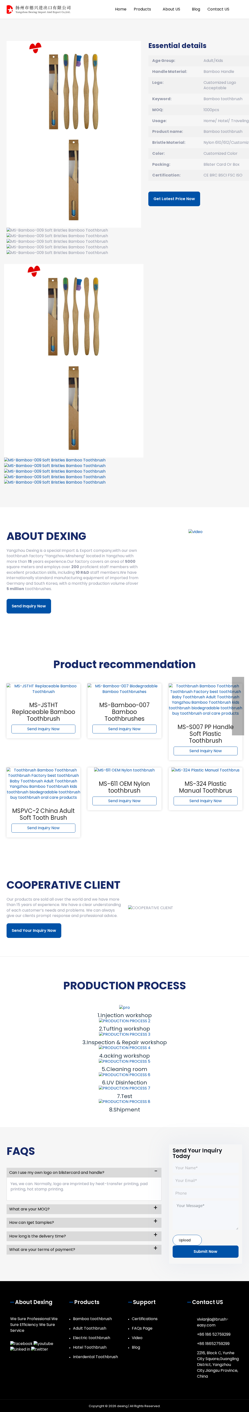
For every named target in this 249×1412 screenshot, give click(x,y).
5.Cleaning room (124, 1069)
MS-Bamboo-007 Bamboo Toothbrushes (124, 712)
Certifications (145, 1319)
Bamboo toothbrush (92, 1319)
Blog (136, 1347)
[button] (238, 9)
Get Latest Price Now (174, 199)
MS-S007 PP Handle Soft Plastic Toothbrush (206, 734)
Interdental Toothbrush (95, 1357)
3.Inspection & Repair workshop (124, 1042)
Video (137, 1338)
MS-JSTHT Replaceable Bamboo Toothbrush (43, 712)
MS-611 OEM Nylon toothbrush (124, 787)
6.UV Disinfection (124, 1082)
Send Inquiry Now (29, 606)
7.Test (124, 1096)
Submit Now (205, 1251)
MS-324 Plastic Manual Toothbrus (205, 787)
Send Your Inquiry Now (34, 930)
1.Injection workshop (125, 1015)
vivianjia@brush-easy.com (213, 1322)
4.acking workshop (124, 1056)
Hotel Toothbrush (90, 1347)
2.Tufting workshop (124, 1028)
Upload (185, 1240)
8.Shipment (124, 1109)
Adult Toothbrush (89, 1328)
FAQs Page (142, 1328)
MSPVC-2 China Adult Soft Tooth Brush (43, 814)
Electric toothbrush (91, 1338)
